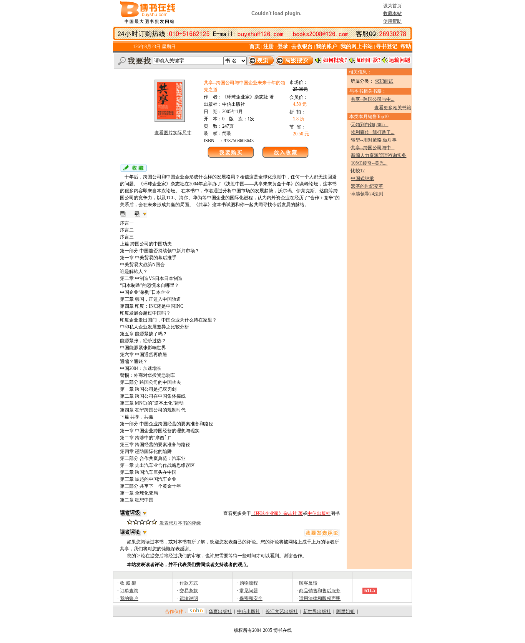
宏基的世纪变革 (367, 186)
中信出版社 (248, 611)
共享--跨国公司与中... (372, 99)
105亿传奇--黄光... (369, 163)
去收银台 (302, 46)
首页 (254, 46)
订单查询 (129, 590)
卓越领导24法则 (367, 194)
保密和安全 (250, 598)
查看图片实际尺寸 (173, 132)
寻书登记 (386, 46)
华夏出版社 (220, 611)
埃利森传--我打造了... (372, 132)
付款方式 (188, 583)
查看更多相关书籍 (392, 107)
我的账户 (129, 598)
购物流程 (248, 583)
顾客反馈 (308, 583)
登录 (282, 46)
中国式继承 (362, 178)
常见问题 (248, 590)
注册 (269, 46)
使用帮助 (392, 21)
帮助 (405, 46)
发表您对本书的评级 (180, 523)
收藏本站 (392, 13)
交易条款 (188, 590)
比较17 (358, 170)
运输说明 (188, 598)
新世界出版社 (317, 611)
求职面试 (384, 81)
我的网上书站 (357, 46)
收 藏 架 (128, 583)
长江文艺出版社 (282, 611)
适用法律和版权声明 (320, 598)
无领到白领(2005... (369, 124)
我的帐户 (326, 46)
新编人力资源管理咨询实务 (378, 155)
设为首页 (392, 5)
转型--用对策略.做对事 (374, 140)
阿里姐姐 (345, 611)
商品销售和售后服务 (320, 590)
